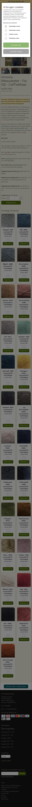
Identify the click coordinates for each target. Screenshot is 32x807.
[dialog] (16, 403)
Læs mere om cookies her (10, 22)
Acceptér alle (16, 45)
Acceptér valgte (16, 51)
